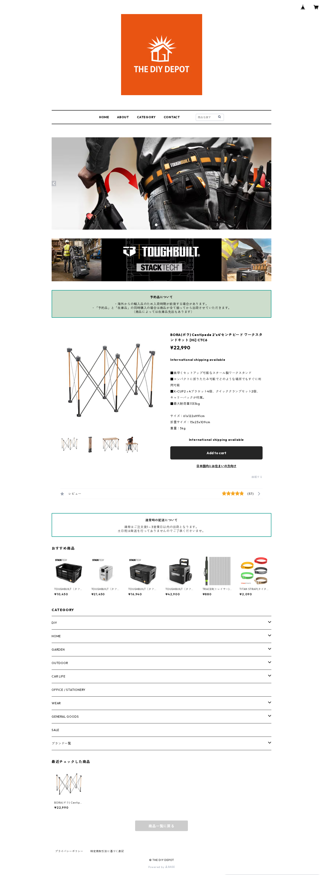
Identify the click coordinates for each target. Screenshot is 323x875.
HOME (104, 117)
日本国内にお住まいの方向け (216, 466)
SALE (55, 730)
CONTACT (172, 117)
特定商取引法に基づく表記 (107, 851)
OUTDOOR (60, 663)
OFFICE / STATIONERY (68, 690)
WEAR (56, 703)
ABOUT (123, 117)
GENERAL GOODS (65, 717)
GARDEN (58, 650)
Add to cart (216, 453)
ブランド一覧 (61, 743)
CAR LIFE (58, 676)
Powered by (156, 867)
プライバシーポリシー (69, 851)
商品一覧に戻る (161, 826)
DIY (54, 623)
